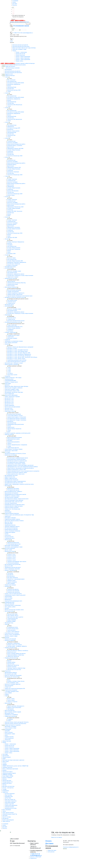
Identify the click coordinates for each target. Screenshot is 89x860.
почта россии (51, 851)
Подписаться (33, 858)
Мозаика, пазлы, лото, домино (14, 644)
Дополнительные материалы (14, 290)
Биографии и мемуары (10, 517)
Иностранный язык (11, 81)
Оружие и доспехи (11, 666)
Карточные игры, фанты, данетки (15, 617)
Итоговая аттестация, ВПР (13, 128)
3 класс (9, 370)
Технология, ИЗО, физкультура (14, 119)
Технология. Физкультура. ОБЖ (14, 155)
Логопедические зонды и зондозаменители (15, 481)
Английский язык (11, 141)
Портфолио (7, 376)
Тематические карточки (13, 447)
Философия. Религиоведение (12, 545)
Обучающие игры (9, 622)
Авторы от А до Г (11, 554)
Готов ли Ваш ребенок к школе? (15, 415)
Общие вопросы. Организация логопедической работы (20, 468)
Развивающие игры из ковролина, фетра (14, 504)
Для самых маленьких (12, 577)
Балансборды (8, 511)
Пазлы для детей (11, 630)
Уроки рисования (9, 685)
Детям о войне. (11, 698)
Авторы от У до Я (11, 560)
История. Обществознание (13, 208)
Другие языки (10, 147)
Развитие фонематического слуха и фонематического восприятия (23, 471)
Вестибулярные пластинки (11, 475)
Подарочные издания (10, 532)
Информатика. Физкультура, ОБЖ (15, 206)
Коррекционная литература (11, 479)
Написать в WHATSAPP (35, 856)
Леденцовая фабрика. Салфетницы (15, 655)
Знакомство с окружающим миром (15, 579)
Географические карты (10, 266)
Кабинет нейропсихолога (11, 478)
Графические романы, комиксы (12, 519)
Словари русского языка (13, 335)
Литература (10, 170)
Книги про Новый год (10, 799)
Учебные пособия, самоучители (14, 294)
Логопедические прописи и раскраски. (16, 418)
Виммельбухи (8, 599)
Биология (9, 243)
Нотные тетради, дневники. (14, 328)
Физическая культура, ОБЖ (13, 90)
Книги (6, 735)
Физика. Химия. (11, 195)
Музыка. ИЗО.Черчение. (13, 190)
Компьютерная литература (11, 529)
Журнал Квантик (11, 281)
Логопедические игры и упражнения (16, 462)
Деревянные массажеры (13, 488)
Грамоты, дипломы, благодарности (15, 706)
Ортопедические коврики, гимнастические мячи (16, 498)
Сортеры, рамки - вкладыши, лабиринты (17, 646)
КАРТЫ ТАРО (8, 798)
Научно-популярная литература (12, 530)
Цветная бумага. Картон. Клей (12, 390)
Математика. (10, 152)
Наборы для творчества (13, 656)
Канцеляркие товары (10, 733)
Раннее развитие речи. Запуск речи (15, 474)
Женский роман (8, 523)
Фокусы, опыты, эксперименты (12, 634)
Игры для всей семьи (12, 614)
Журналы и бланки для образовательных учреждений (20, 347)
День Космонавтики (9, 710)
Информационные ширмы (13, 439)
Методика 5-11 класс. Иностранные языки (17, 351)
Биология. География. (12, 142)
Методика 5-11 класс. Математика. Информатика (19, 354)
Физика (9, 250)
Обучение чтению (9, 409)
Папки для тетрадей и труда (12, 389)
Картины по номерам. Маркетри (12, 684)
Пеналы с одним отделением (23, 58)
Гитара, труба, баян (12, 325)
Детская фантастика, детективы (12, 564)
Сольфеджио (10, 329)
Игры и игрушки (9, 732)
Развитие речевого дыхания (11, 507)
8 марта (9, 720)
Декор (8, 679)
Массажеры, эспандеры (10, 726)
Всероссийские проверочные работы (16, 144)
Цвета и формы (11, 583)
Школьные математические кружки (15, 320)
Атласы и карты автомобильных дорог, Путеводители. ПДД (19, 514)
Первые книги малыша (10, 584)
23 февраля (10, 719)
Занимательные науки (12, 284)
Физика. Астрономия (12, 265)
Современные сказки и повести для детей (15, 595)
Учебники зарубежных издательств (15, 293)
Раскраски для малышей (13, 590)
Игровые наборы (11, 662)
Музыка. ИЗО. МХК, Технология (14, 211)
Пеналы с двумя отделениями (23, 56)
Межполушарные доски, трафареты (13, 491)
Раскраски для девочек (13, 589)
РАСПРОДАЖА (8, 69)
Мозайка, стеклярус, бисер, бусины (15, 681)
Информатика (10, 126)
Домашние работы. (11, 164)
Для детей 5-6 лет (9, 403)
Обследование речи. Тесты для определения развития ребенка (22, 466)
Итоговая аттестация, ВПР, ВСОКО (15, 82)
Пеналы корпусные (20, 55)
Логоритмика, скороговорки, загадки (16, 463)
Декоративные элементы (11, 672)
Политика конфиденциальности (70, 847)
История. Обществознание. (13, 150)
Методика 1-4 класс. (12, 348)
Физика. (9, 214)
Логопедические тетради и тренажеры (16, 420)
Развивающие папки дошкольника (15, 424)
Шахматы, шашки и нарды (11, 636)
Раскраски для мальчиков (13, 592)
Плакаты (9, 443)
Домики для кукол (11, 652)
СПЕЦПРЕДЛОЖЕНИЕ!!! (10, 380)
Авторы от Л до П (11, 557)
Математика (10, 129)
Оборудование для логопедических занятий (15, 494)
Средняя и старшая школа (11, 382)
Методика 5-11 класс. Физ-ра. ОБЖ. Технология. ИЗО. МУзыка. (22, 357)
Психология (8, 535)
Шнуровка (7, 510)
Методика (9, 440)
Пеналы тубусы (19, 61)
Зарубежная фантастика (13, 542)
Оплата (14, 2)
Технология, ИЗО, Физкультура (14, 104)
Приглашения (10, 709)
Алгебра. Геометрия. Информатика (15, 241)
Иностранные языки (12, 272)
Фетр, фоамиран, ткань (12, 682)
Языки (8, 431)
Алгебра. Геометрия (12, 179)
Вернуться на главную (56, 837)
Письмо (9, 425)
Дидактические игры (10, 476)
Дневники (7, 385)
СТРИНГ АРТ (8, 687)
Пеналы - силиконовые (21, 52)
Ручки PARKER (8, 692)
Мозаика (7, 608)
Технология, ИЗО (11, 135)
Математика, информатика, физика (15, 274)
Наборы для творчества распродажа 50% (15, 688)
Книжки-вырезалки (9, 405)
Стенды (9, 446)
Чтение (9, 91)
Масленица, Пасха (9, 713)
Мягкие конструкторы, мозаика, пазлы (14, 609)
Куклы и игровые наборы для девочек (16, 653)
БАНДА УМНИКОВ (11, 620)
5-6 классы (10, 373)
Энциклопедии (8, 596)
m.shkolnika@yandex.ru (27, 32)
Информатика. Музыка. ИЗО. (14, 167)
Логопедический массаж (13, 490)
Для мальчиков (11, 576)
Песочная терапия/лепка (11, 503)
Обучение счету (8, 408)
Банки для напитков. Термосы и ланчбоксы (17, 650)
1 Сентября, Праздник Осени (12, 691)
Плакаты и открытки (12, 701)
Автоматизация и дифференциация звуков (17, 457)
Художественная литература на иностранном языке (19, 295)
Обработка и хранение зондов (12, 495)
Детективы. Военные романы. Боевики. (14, 520)
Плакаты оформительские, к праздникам (17, 444)
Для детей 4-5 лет (9, 402)
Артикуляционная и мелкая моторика (16, 459)
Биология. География (12, 182)
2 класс (9, 368)
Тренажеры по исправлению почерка (14, 341)
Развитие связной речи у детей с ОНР (16, 469)
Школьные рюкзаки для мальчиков (13, 72)
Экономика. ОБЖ (11, 253)
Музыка (9, 85)
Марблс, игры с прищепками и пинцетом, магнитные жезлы (19, 484)
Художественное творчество (14, 428)
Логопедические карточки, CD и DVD (14, 482)
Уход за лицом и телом (10, 728)
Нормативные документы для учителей (16, 360)
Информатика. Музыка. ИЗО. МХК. (15, 148)
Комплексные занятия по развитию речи (17, 460)
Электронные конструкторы (14, 669)
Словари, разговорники (13, 291)
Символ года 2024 (9, 803)
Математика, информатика (13, 84)
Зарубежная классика (10, 525)
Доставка (14, 3)
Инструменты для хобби (11, 674)
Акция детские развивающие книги (13, 601)
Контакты (14, 5)
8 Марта (7, 694)
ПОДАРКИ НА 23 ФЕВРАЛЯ (11, 714)
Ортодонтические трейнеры (11, 497)
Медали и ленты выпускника (14, 707)
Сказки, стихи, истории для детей (13, 593)
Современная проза (9, 538)
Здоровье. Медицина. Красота (12, 526)
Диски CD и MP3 (9, 566)
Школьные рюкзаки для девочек (12, 71)
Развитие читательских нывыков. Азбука (17, 472)
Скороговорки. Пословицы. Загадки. (14, 449)
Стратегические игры (12, 618)
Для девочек (10, 574)
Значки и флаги (11, 700)
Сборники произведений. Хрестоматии (16, 561)
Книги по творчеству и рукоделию (13, 675)
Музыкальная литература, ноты (14, 326)
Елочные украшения (10, 793)
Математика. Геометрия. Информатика (16, 262)
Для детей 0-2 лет (9, 398)
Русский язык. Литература (13, 263)
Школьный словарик (12, 338)
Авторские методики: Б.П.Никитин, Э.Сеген (15, 453)
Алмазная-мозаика (9, 806)
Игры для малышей (9, 603)
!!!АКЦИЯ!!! (7, 730)
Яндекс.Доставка (52, 850)
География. (10, 244)
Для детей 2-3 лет (9, 399)
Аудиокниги (7, 516)
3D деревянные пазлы (12, 627)
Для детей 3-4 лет (9, 401)
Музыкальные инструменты (11, 493)
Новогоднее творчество (11, 800)
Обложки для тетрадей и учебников (13, 387)
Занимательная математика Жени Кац (16, 282)
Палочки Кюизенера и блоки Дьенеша (14, 500)
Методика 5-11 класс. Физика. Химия (16, 358)
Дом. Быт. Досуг (9, 522)
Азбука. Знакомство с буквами (12, 396)
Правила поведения (12, 582)
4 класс (9, 371)
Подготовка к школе (12, 374)
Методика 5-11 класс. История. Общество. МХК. (18, 352)
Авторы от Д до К (11, 555)
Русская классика (9, 536)
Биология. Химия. (11, 258)
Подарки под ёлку (9, 736)
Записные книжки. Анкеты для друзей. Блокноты (17, 722)
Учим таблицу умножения (11, 342)
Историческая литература (11, 528)
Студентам (7, 339)
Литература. (10, 151)
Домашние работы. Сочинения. (14, 145)
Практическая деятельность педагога (16, 361)
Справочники (10, 336)
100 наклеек (10, 573)
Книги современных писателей (12, 568)
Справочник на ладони (12, 277)
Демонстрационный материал (14, 437)
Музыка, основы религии (13, 131)
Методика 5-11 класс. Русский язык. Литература (19, 355)
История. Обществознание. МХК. (15, 260)
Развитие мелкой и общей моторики (14, 506)
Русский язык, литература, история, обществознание (20, 275)
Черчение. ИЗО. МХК (12, 237)
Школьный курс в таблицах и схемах (14, 363)
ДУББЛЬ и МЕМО (11, 621)
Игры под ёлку (8, 795)
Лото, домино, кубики (10, 606)
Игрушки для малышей (10, 638)
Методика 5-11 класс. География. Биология (17, 349)
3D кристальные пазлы (12, 628)
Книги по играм (8, 598)
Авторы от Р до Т (11, 558)
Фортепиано (10, 331)
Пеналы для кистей (20, 53)
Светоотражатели (9, 738)
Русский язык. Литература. (13, 249)
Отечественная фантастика (13, 544)
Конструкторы (10, 663)
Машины (9, 660)
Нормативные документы (13, 441)
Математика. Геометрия (13, 171)
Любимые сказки (11, 580)
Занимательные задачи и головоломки (16, 417)
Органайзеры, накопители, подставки (14, 392)
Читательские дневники (13, 563)
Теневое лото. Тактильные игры (12, 509)
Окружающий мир (11, 87)
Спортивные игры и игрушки (12, 633)
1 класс (9, 367)
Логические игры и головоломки (13, 605)
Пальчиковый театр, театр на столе (13, 501)
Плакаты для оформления (11, 805)
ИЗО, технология (11, 79)
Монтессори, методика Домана (12, 406)
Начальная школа (11, 301)
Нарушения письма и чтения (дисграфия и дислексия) (20, 465)
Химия (8, 215)
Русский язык (10, 88)
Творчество (7, 739)
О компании (15, 0)
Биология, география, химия (14, 271)
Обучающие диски (9, 304)
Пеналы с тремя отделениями (23, 59)
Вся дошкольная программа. (14, 414)
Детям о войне (8, 549)
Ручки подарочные (9, 393)
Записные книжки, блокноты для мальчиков (15, 723)
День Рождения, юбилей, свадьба (13, 711)
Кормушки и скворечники (13, 643)
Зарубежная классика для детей (13, 567)
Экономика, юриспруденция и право (13, 547)
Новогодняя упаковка (10, 802)
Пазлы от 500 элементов (13, 631)
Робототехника (11, 285)
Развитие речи (10, 427)
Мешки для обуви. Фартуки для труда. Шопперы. (16, 386)
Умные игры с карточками (11, 450)
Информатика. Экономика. (13, 227)
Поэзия (6, 533)
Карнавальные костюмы (10, 808)
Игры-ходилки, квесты (12, 615)
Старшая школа (11, 303)
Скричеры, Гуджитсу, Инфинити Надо (16, 668)
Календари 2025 (9, 796)
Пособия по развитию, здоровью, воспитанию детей (17, 433)
